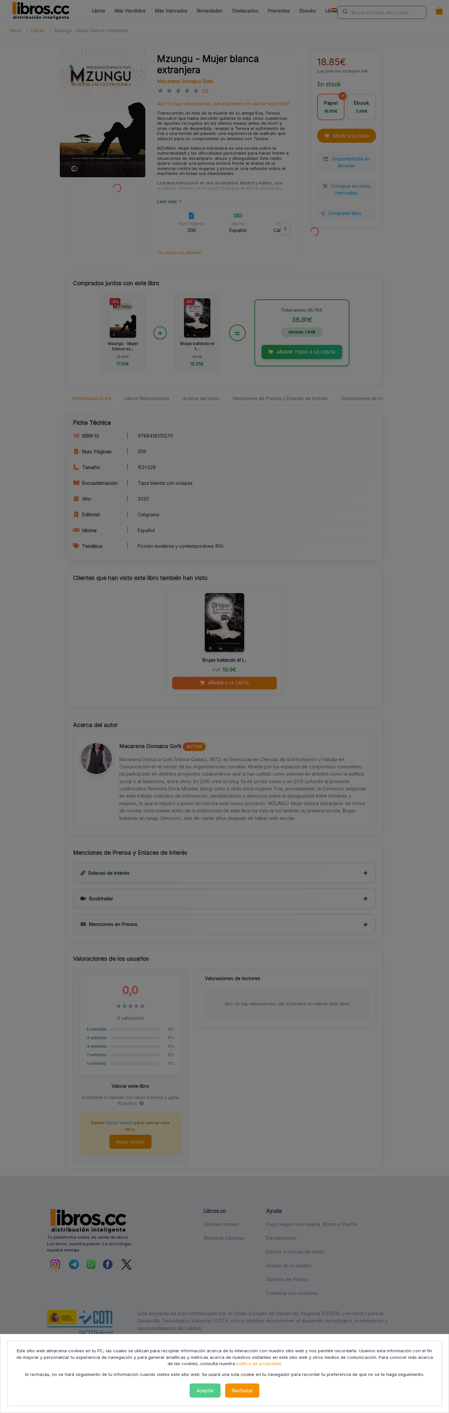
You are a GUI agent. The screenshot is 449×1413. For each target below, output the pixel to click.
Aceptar (205, 1390)
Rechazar (242, 1390)
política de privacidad (258, 1363)
